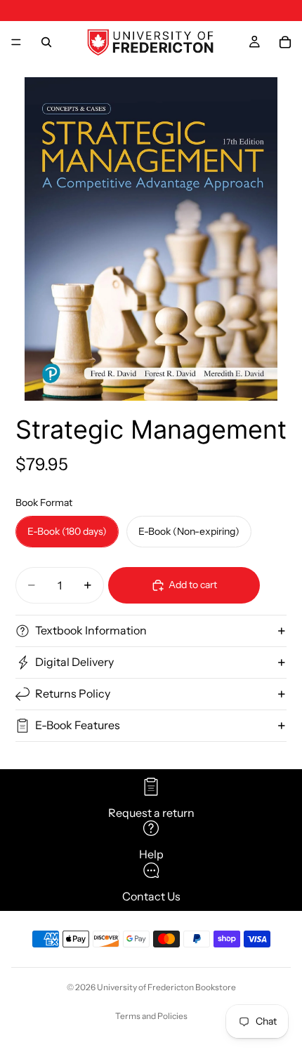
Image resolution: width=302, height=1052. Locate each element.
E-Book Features (77, 725)
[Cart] (285, 42)
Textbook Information (91, 630)
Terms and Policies (151, 1016)
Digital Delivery (74, 662)
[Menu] (16, 42)
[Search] (46, 42)
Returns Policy (72, 693)
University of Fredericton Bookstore (166, 987)
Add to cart (193, 584)
